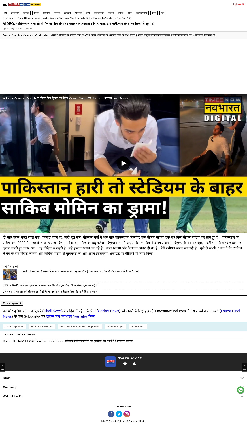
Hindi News (8, 18)
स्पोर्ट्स (121, 13)
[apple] (134, 363)
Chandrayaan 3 (12, 303)
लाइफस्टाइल (99, 13)
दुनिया (154, 13)
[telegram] (134, 414)
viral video (137, 326)
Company (9, 387)
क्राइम (111, 13)
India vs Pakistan (41, 326)
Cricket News (24, 18)
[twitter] (119, 414)
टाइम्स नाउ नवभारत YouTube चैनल (70, 316)
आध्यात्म (46, 13)
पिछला (2, 369)
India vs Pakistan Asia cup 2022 (79, 326)
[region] (123, 66)
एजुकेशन (67, 13)
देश (5, 13)
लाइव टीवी (240, 4)
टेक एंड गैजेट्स (141, 13)
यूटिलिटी (78, 13)
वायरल (36, 13)
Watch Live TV (12, 396)
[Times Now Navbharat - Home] (24, 3)
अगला (244, 369)
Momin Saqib (115, 326)
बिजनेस (57, 13)
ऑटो (130, 13)
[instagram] (127, 414)
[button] (5, 4)
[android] (125, 363)
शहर (162, 13)
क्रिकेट (26, 13)
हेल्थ (88, 13)
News (6, 377)
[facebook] (111, 414)
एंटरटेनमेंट (15, 13)
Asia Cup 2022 (14, 326)
